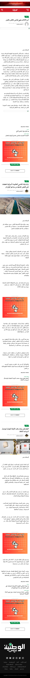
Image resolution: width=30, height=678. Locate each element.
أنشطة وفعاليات (22, 666)
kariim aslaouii (19, 191)
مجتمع (22, 669)
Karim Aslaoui (19, 24)
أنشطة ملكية (9, 664)
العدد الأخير (23, 662)
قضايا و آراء (5, 666)
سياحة (6, 669)
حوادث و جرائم (18, 664)
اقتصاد (16, 669)
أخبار (18, 662)
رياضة (11, 669)
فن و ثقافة (13, 666)
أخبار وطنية (12, 662)
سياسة (5, 662)
